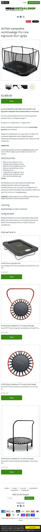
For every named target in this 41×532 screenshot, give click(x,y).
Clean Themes (29, 518)
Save (29, 21)
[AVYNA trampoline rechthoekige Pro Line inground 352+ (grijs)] (8, 87)
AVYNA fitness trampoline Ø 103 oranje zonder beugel (18, 384)
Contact (14, 488)
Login (24, 2)
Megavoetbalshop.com (12, 518)
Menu (6, 2)
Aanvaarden (33, 527)
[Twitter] (18, 17)
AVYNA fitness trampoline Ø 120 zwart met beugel (17, 458)
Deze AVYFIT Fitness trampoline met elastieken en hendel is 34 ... (20, 328)
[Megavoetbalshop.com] (20, 9)
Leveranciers (25, 490)
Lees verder (37, 530)
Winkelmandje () (34, 2)
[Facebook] (21, 17)
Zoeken (6, 488)
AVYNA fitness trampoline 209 (10, 263)
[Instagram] (23, 17)
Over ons (23, 488)
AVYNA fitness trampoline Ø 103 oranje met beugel (17, 326)
